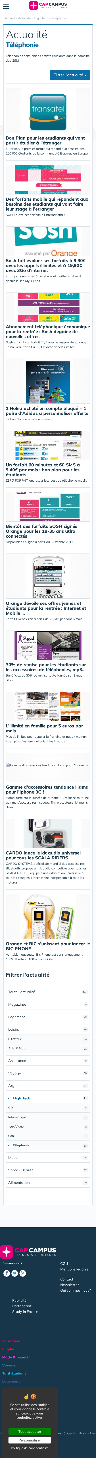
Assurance (47, 1060)
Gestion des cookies (81, 1433)
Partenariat (21, 1306)
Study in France (25, 1311)
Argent (47, 1085)
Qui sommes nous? (75, 1290)
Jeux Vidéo (47, 1126)
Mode (47, 1157)
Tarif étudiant (14, 1373)
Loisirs (47, 1029)
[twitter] (14, 1273)
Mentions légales (74, 1269)
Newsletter (69, 1285)
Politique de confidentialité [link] (30, 1448)
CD (47, 1108)
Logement (47, 1017)
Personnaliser (30, 1440)
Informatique (47, 1117)
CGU (64, 1263)
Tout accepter (29, 1431)
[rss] (22, 1273)
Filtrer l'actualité (69, 74)
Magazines (47, 1004)
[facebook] (6, 1273)
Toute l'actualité (47, 992)
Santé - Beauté (47, 1170)
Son (47, 1136)
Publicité (19, 1300)
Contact (66, 1279)
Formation (11, 1341)
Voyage (47, 1073)
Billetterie (47, 1039)
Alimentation (47, 1182)
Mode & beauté (15, 1357)
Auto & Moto (47, 1048)
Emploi (8, 1349)
